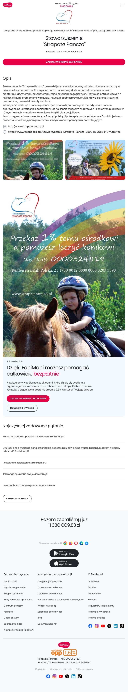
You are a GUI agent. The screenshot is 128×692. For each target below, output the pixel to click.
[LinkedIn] (115, 626)
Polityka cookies (96, 617)
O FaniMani (94, 581)
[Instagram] (96, 626)
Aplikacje (9, 611)
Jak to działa (10, 581)
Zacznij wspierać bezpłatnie (64, 61)
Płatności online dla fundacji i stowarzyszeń (61, 599)
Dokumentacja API (47, 623)
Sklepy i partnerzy (13, 593)
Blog (40, 617)
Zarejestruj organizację (50, 581)
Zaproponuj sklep (13, 623)
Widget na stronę (47, 605)
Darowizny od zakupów (50, 587)
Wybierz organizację (15, 587)
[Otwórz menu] (122, 5)
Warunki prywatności (61, 669)
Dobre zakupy (11, 617)
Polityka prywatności (99, 611)
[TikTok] (122, 626)
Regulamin (40, 669)
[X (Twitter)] (109, 626)
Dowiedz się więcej (22, 407)
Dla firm (92, 587)
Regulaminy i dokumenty (101, 605)
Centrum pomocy (17, 498)
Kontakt (92, 599)
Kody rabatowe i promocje (18, 599)
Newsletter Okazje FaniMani (19, 629)
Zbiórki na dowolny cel (50, 593)
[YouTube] (103, 626)
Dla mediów (94, 593)
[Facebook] (90, 626)
